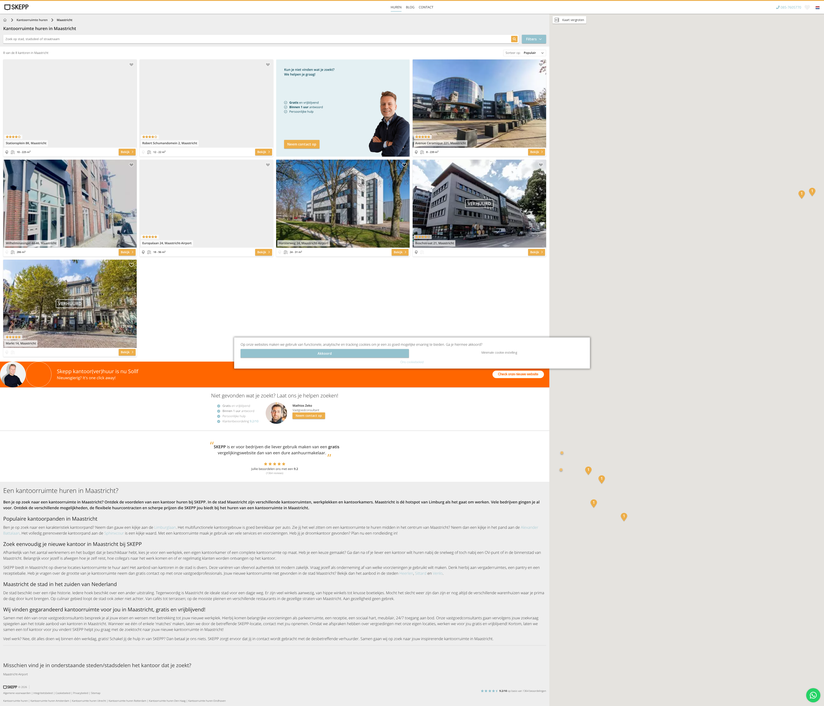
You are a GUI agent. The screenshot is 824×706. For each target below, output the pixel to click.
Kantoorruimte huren (32, 20)
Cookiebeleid (63, 693)
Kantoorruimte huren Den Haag (167, 701)
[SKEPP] (16, 7)
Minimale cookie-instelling (499, 352)
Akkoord (325, 353)
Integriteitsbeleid (43, 693)
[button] (601, 480)
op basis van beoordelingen (522, 691)
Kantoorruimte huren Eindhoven (207, 701)
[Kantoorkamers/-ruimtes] (13, 152)
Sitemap (95, 693)
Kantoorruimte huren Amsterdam (49, 701)
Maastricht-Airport (15, 674)
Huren (396, 7)
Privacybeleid (80, 693)
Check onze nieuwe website (518, 374)
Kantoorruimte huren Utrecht (89, 701)
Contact (426, 7)
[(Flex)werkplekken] (6, 152)
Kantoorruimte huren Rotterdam (127, 701)
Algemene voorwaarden (17, 693)
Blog (410, 7)
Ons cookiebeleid (412, 362)
